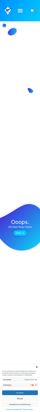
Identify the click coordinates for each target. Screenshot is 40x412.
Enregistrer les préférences (20, 404)
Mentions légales (28, 409)
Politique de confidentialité (14, 409)
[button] (37, 367)
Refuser (20, 399)
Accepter (20, 393)
